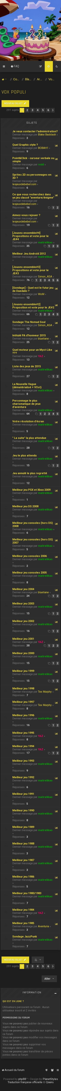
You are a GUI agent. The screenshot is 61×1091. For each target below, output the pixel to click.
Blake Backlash (47, 134)
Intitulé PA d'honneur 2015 (29, 335)
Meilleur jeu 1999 (23, 671)
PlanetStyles (50, 1079)
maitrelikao (45, 242)
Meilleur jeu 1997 (23, 701)
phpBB (22, 1079)
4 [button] (37, 110)
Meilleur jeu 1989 (23, 827)
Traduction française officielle (25, 1082)
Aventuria (43, 926)
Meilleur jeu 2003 (23, 603)
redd (41, 164)
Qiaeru (50, 1082)
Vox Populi (14, 92)
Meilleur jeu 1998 (23, 688)
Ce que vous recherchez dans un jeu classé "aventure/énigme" (33, 196)
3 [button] (32, 110)
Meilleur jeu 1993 (23, 760)
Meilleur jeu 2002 (23, 621)
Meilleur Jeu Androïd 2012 (29, 253)
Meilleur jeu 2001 (23, 638)
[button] (53, 110)
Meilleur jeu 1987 (23, 860)
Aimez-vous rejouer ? (26, 215)
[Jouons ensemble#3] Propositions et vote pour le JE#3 (30, 270)
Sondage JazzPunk (24, 936)
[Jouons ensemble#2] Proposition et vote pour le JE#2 (33, 306)
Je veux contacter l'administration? (35, 131)
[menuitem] (15, 66)
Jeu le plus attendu (24, 455)
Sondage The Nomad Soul (28, 322)
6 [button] (48, 110)
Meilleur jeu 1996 (23, 715)
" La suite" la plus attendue (29, 438)
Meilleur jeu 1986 (23, 876)
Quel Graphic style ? (25, 144)
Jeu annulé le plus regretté (29, 473)
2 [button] (27, 110)
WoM (41, 294)
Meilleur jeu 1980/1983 (26, 893)
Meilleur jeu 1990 (23, 810)
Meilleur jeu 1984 (23, 909)
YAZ (40, 356)
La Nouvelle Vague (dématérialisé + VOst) (27, 386)
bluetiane (43, 338)
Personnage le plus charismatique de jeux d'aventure (26, 404)
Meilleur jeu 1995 (23, 732)
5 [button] (43, 110)
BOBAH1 (43, 148)
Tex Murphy (45, 691)
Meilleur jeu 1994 (23, 746)
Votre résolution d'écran (28, 421)
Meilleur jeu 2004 (23, 589)
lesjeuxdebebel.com (24, 184)
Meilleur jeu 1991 (23, 793)
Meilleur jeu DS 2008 (25, 506)
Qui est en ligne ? (13, 1001)
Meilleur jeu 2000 (23, 653)
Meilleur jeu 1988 (23, 843)
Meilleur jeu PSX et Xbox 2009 (31, 489)
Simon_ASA (45, 276)
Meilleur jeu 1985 (23, 923)
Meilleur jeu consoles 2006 (29, 556)
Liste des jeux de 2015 (26, 366)
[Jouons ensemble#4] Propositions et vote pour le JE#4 (30, 236)
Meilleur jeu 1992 (23, 777)
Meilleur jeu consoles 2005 (29, 572)
